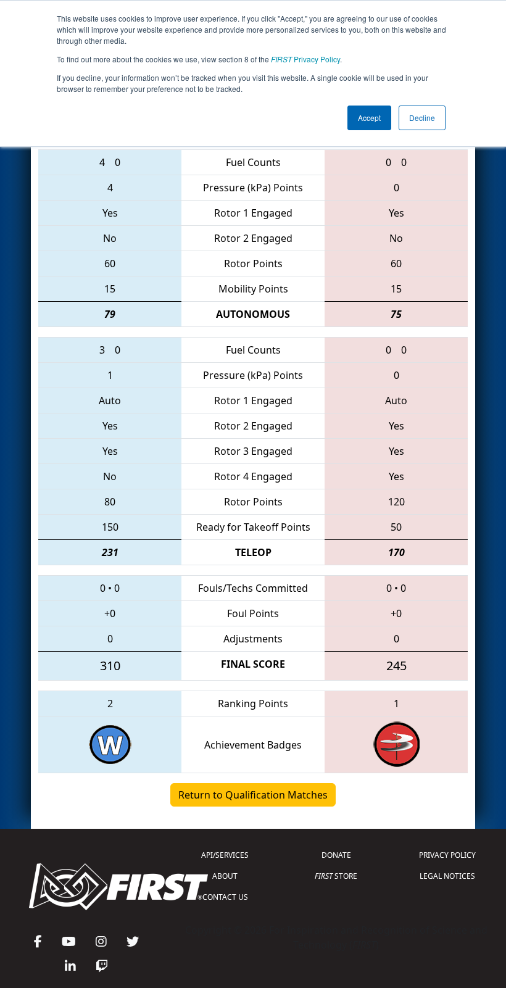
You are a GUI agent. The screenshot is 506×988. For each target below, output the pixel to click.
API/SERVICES (225, 855)
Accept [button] (369, 117)
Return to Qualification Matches (253, 795)
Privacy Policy (305, 59)
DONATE (336, 855)
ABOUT (225, 876)
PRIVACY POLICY (447, 855)
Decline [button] (422, 117)
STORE (336, 876)
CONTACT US (225, 897)
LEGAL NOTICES (447, 876)
